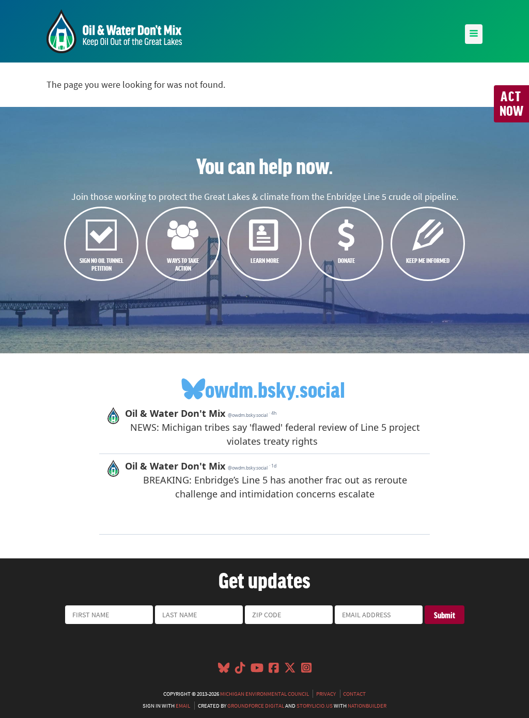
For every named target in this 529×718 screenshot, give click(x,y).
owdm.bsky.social (275, 389)
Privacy (326, 694)
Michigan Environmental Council (264, 694)
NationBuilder (367, 705)
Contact (354, 694)
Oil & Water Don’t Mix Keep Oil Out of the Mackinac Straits (114, 31)
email (183, 705)
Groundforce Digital (255, 705)
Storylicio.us (315, 705)
